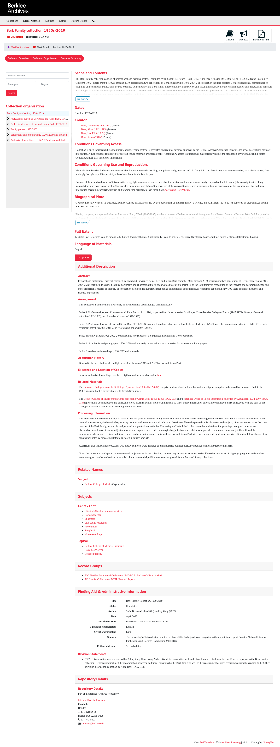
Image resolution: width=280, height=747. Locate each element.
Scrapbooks (91, 530)
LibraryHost (269, 742)
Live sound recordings (96, 522)
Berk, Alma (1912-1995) (93, 129)
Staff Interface (207, 742)
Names (62, 20)
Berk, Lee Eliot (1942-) (93, 133)
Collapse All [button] (83, 257)
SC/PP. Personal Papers (123, 579)
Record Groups (79, 20)
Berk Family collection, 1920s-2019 (25, 113)
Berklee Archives (20, 47)
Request (243, 39)
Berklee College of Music (98, 484)
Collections (12, 20)
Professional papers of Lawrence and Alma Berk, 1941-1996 (42, 118)
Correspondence (93, 515)
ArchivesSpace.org (231, 742)
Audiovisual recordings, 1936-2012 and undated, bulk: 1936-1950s (44, 140)
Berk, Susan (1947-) (91, 137)
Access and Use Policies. (177, 189)
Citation (230, 39)
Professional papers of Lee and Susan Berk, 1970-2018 (39, 124)
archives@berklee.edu (92, 723)
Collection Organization (45, 58)
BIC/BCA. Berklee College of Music (144, 575)
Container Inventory (71, 58)
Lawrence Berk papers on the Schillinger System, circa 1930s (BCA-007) (122, 387)
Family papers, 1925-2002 (24, 129)
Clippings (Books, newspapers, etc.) (103, 511)
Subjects (49, 20)
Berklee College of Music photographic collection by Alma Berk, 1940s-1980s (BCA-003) (130, 398)
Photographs (91, 526)
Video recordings (93, 534)
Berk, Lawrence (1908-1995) (96, 125)
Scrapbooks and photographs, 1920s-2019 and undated (39, 134)
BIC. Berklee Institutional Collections (104, 575)
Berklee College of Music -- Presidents (104, 546)
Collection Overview (18, 58)
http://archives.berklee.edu (91, 700)
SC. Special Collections (97, 579)
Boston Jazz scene (94, 549)
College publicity (93, 553)
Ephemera (90, 518)
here (159, 375)
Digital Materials (31, 20)
